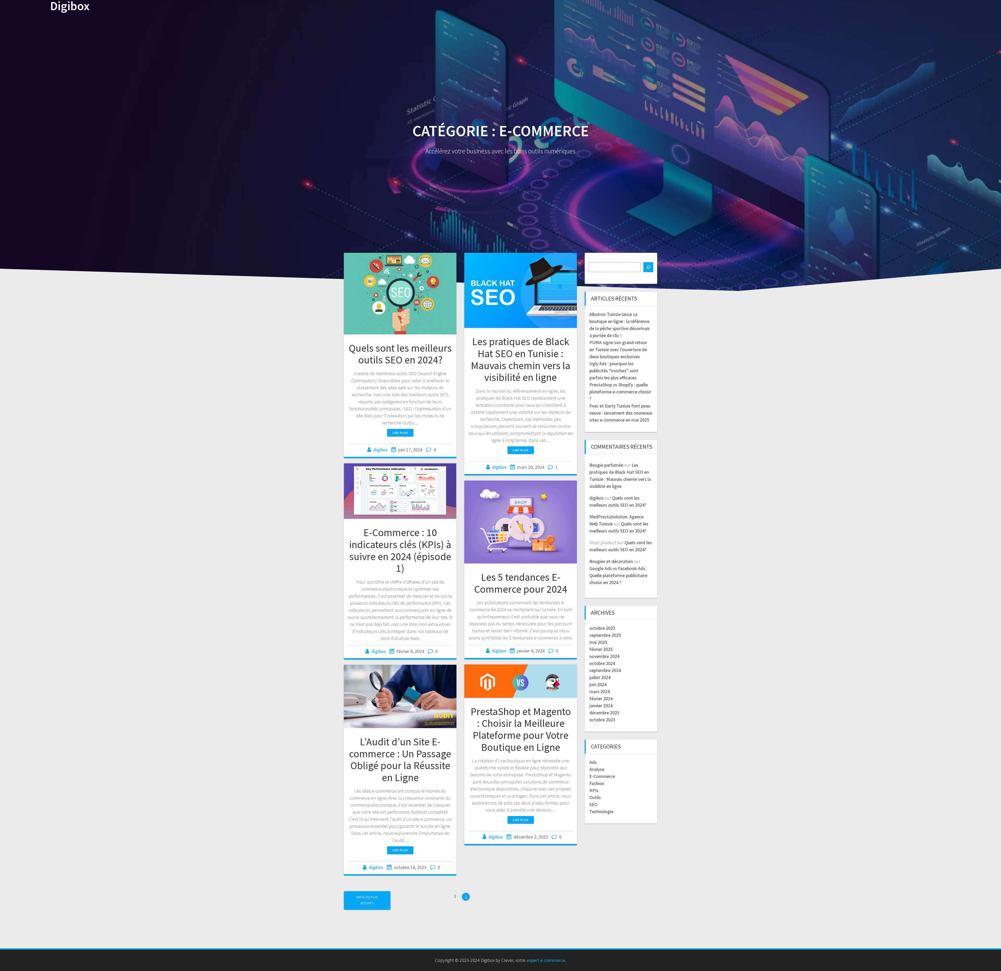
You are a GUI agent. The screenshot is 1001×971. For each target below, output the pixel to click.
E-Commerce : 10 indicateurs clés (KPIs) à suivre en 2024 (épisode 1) (400, 550)
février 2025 (601, 649)
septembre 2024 (605, 670)
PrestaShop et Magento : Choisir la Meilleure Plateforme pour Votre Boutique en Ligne (521, 729)
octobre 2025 (602, 628)
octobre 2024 (602, 663)
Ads (593, 762)
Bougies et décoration (611, 561)
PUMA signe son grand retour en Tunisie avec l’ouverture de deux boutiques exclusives (618, 349)
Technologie (601, 811)
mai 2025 (598, 642)
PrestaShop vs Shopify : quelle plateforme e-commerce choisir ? (620, 392)
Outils (595, 797)
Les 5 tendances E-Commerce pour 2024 (520, 583)
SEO (593, 804)
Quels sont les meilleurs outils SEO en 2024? (400, 354)
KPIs (594, 790)
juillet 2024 (600, 677)
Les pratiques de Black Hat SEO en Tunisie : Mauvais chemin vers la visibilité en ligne (520, 359)
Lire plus (400, 433)
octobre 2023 (602, 720)
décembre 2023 (604, 713)
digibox (380, 450)
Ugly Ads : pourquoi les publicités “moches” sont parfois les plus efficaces (613, 371)
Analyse (596, 769)
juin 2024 (598, 684)
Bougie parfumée (606, 465)
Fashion (596, 783)
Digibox (70, 6)
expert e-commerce (546, 960)
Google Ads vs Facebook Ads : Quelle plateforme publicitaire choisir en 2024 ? (618, 575)
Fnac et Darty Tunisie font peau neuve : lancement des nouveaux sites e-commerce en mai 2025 (620, 413)
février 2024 (601, 699)
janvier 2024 (601, 706)
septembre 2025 (605, 635)
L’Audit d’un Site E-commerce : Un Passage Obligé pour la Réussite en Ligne (400, 759)
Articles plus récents (367, 900)
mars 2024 (599, 691)
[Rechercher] (648, 267)
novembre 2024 (604, 656)
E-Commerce (602, 776)
